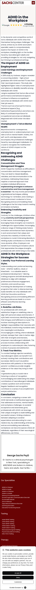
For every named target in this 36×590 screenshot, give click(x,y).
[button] (33, 2)
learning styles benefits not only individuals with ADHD (16, 291)
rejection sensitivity (24, 353)
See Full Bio (25, 468)
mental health (17, 134)
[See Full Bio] (31, 468)
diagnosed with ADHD (9, 118)
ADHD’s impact (15, 147)
